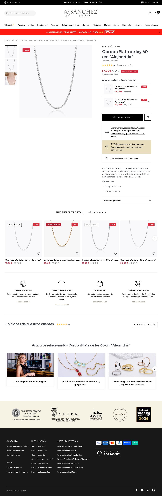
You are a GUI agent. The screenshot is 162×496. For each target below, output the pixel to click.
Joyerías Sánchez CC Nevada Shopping (73, 459)
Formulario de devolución (17, 472)
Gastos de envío (38, 455)
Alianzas (138, 25)
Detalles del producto (127, 200)
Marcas (107, 25)
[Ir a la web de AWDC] (96, 414)
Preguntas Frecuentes (40, 472)
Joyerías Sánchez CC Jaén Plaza (70, 467)
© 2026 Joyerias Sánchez (16, 491)
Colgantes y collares (70, 25)
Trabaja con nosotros (15, 450)
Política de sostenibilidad (41, 467)
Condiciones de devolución (42, 459)
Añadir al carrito (123, 117)
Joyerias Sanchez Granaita (68, 463)
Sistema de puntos (14, 467)
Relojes (86, 25)
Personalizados (151, 25)
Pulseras (54, 25)
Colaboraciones (13, 455)
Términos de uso (38, 446)
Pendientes (42, 25)
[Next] (154, 238)
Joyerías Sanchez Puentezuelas (70, 446)
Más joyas (97, 25)
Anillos (31, 25)
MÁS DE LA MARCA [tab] (97, 212)
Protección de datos (39, 463)
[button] (147, 117)
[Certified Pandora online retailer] (120, 414)
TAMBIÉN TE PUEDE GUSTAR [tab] (69, 212)
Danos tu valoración (124, 65)
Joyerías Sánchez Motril (66, 450)
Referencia (106, 61)
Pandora (21, 25)
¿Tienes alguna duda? (125, 158)
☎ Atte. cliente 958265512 (17, 446)
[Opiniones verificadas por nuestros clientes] (26, 414)
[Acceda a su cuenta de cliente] (150, 13)
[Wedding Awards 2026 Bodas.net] (143, 414)
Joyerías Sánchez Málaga (67, 472)
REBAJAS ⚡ (9, 25)
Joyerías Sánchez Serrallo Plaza (69, 455)
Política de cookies (39, 450)
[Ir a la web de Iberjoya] (65, 414)
